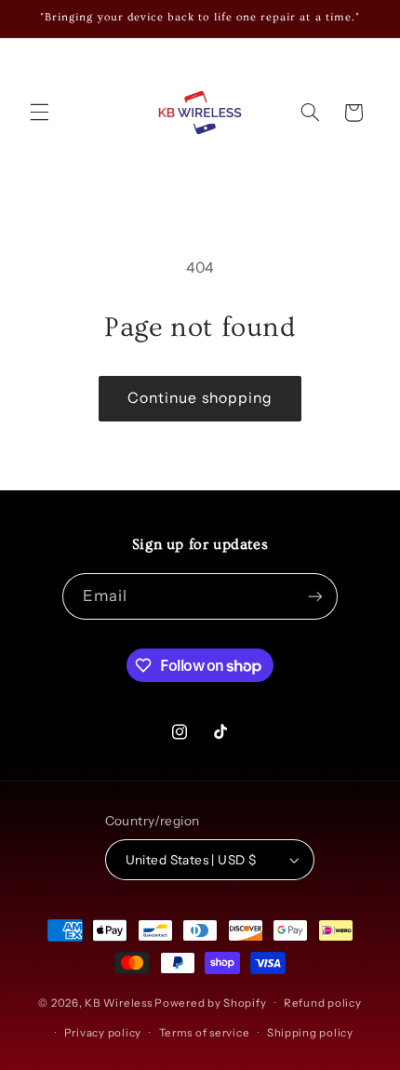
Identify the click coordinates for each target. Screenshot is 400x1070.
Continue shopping (200, 398)
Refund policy (323, 1003)
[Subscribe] (315, 596)
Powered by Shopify (210, 1003)
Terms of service (204, 1032)
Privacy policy (102, 1032)
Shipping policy (310, 1032)
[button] (39, 112)
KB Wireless (118, 1003)
